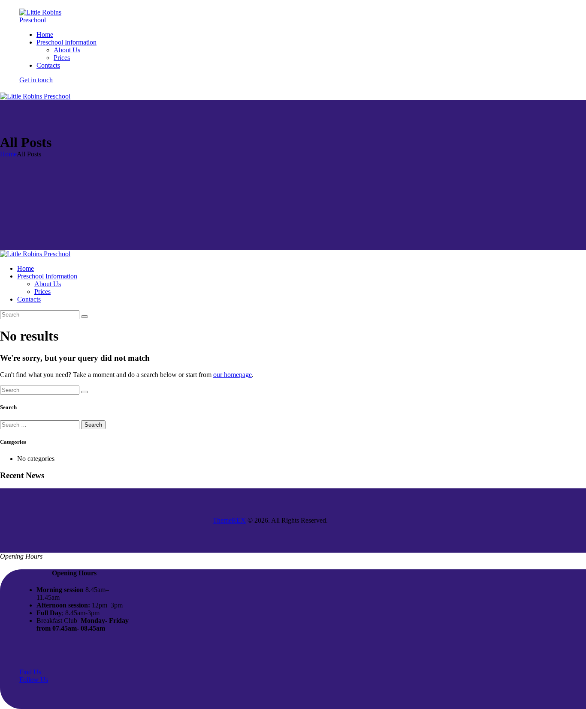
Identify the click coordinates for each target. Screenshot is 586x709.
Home (8, 154)
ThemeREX (229, 520)
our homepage (232, 374)
